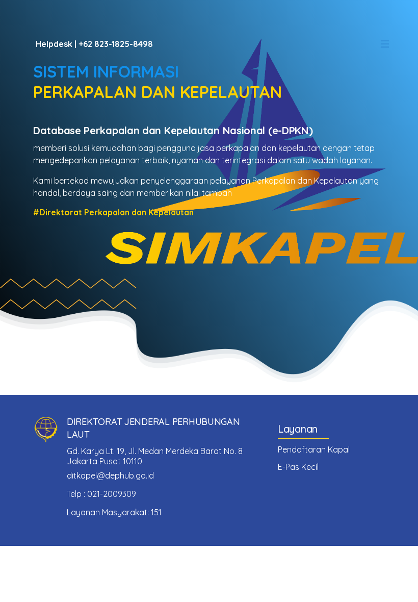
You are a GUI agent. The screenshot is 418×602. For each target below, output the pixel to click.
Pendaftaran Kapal (314, 449)
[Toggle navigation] (385, 44)
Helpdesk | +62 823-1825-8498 (94, 44)
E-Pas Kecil (298, 467)
